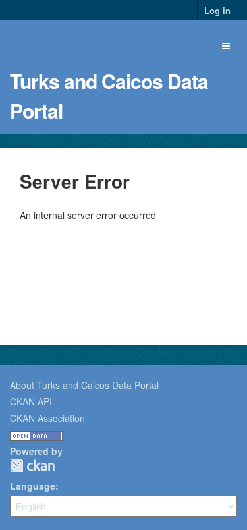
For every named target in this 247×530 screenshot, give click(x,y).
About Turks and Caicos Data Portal (84, 385)
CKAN (32, 466)
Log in (217, 10)
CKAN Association (47, 418)
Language (32, 485)
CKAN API (31, 401)
